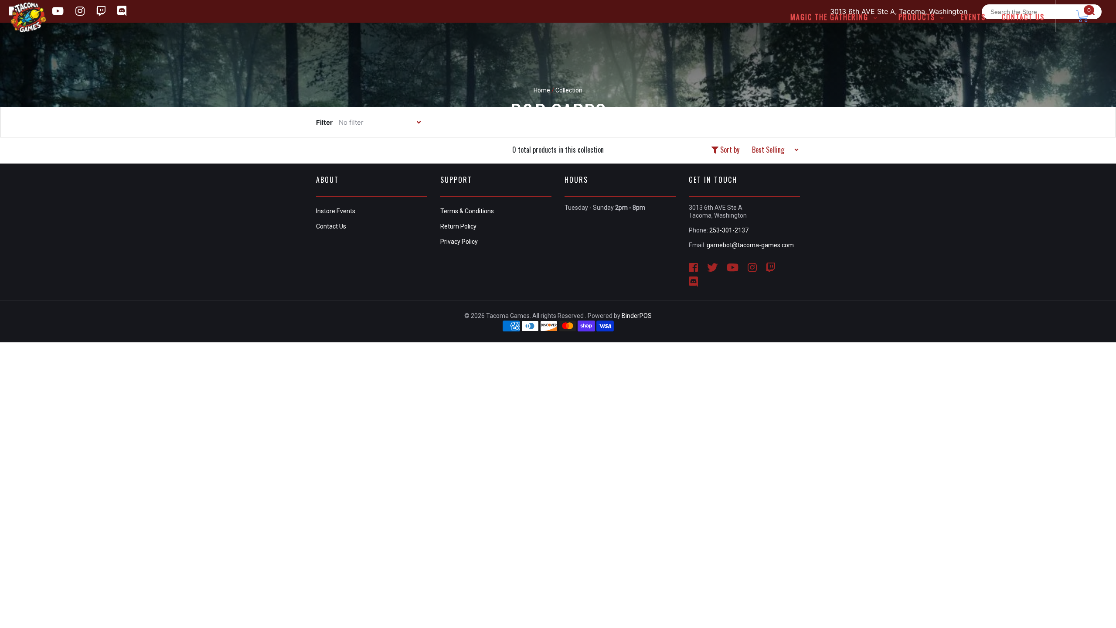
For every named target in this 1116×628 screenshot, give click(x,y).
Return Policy (458, 226)
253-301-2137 (729, 230)
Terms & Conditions (467, 211)
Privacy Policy (459, 241)
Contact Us (331, 226)
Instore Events (335, 211)
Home (542, 90)
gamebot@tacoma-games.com (750, 245)
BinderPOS (637, 315)
